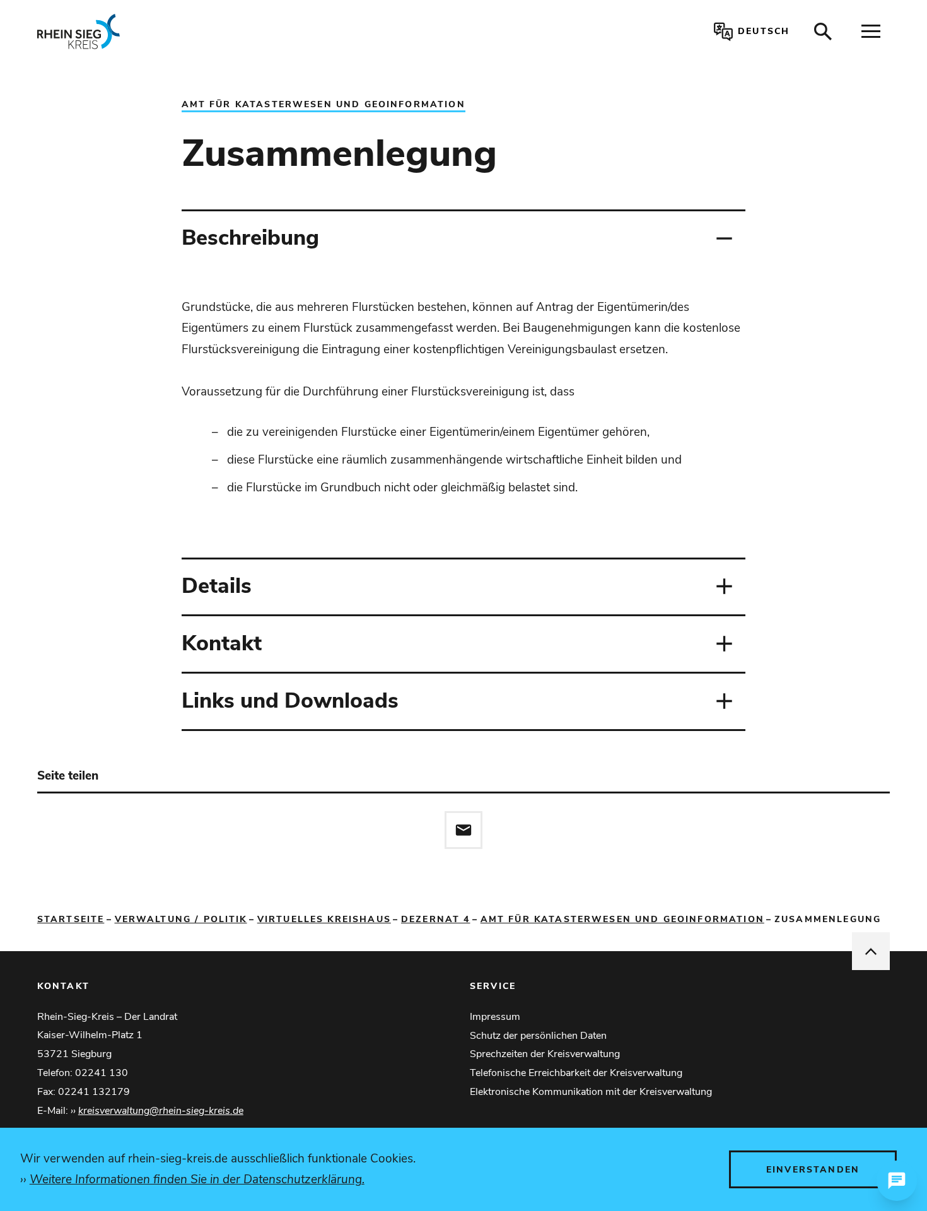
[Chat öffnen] (897, 1181)
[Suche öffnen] (823, 31)
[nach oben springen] (871, 951)
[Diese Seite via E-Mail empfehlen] (463, 830)
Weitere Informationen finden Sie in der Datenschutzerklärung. (197, 1179)
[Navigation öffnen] (871, 31)
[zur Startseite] (211, 31)
